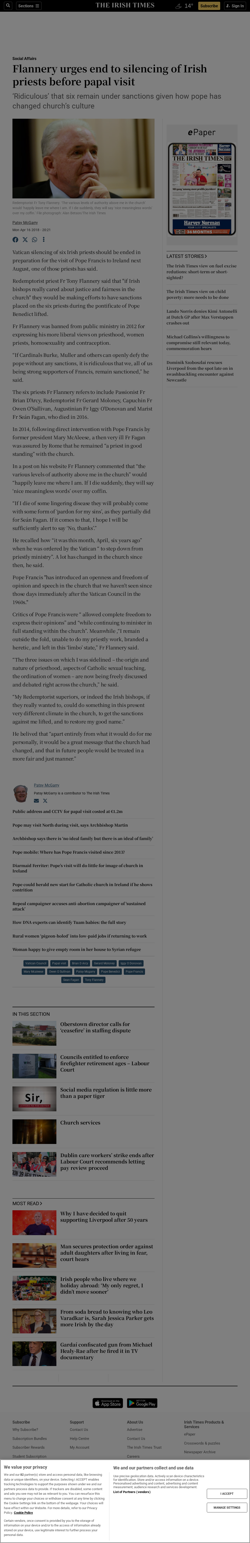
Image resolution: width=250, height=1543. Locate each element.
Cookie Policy (23, 1512)
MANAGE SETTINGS (227, 1507)
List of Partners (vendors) (131, 1492)
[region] (125, 1501)
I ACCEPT (227, 1493)
